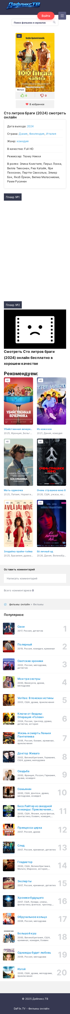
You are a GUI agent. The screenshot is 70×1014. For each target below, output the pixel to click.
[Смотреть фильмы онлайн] (23, 6)
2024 (30, 126)
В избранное (37, 104)
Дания (23, 133)
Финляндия (37, 133)
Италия (51, 133)
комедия (23, 141)
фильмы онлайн (19, 604)
